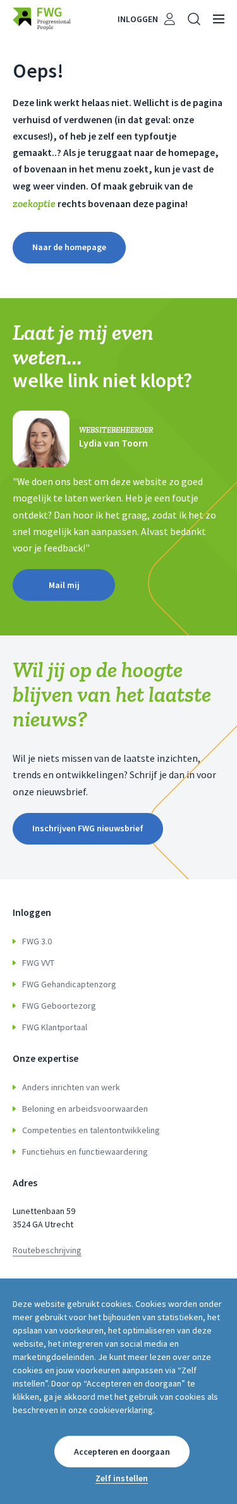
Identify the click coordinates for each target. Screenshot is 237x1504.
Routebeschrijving (47, 1250)
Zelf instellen (121, 1478)
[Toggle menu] (219, 19)
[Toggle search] (194, 19)
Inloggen (138, 19)
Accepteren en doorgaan (122, 1451)
